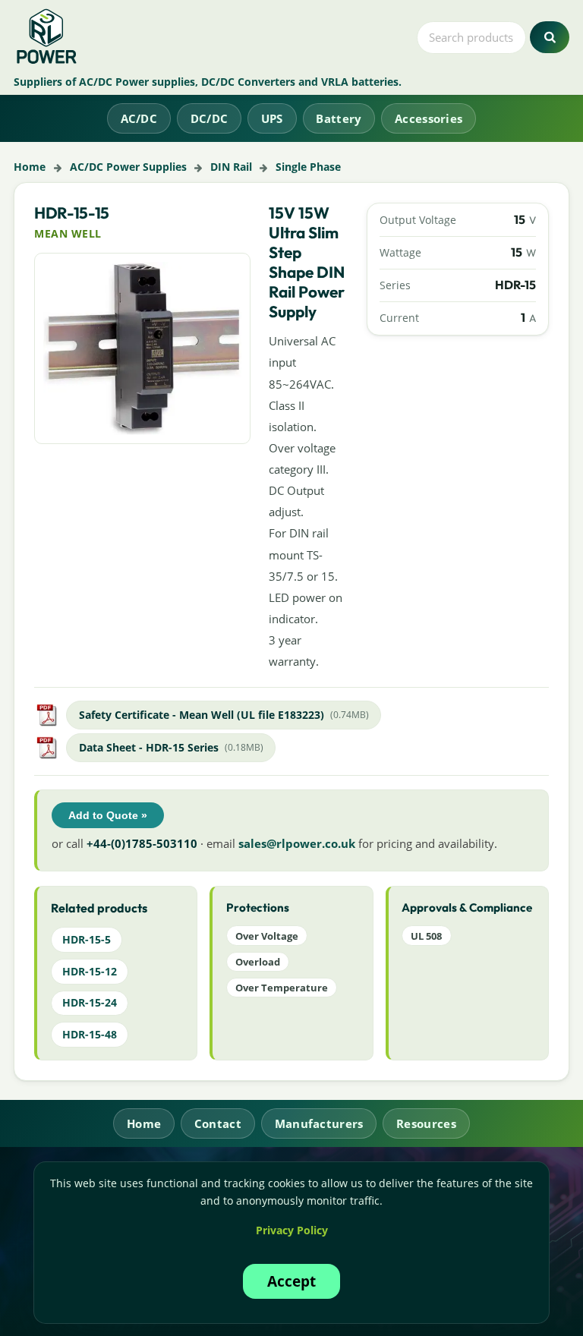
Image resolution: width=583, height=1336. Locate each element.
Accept (291, 1280)
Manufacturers (319, 1123)
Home (30, 166)
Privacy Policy (292, 1230)
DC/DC (209, 118)
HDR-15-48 (89, 1034)
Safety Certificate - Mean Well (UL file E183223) (201, 714)
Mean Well (68, 233)
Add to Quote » (107, 815)
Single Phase (308, 166)
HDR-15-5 (86, 939)
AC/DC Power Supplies (128, 166)
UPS (272, 118)
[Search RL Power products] (549, 37)
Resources (426, 1123)
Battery (338, 118)
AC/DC (139, 118)
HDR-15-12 (89, 971)
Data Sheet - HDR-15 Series (149, 747)
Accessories (428, 118)
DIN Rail (231, 166)
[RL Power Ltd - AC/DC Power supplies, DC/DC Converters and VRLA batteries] (47, 37)
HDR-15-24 (89, 1002)
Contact (217, 1123)
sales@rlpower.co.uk (296, 843)
